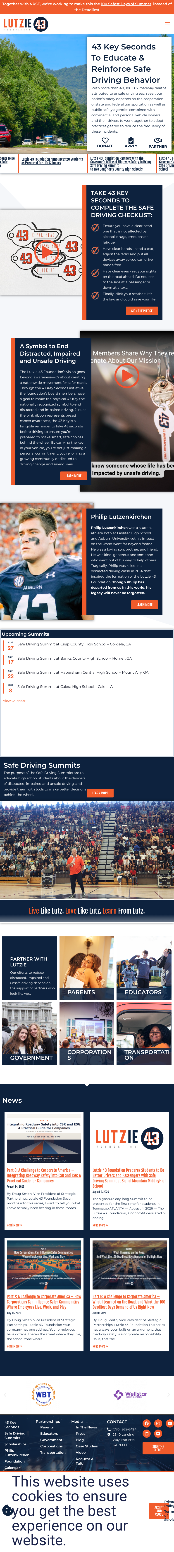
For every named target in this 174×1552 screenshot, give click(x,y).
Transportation (53, 1453)
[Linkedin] (147, 1434)
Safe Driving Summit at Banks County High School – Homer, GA (74, 658)
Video (81, 1453)
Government (51, 1440)
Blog (80, 1440)
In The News (86, 1427)
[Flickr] (158, 1434)
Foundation (15, 1461)
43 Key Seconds (12, 1425)
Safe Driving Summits (15, 1435)
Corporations (51, 1446)
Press (80, 1434)
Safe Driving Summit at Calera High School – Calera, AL (66, 687)
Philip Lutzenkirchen (17, 1453)
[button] (5, 1395)
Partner (158, 146)
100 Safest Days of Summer (126, 4)
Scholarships (15, 1444)
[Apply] (131, 140)
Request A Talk (84, 1461)
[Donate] (105, 140)
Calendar (12, 1468)
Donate (105, 146)
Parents (47, 1427)
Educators (49, 1434)
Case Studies (87, 1446)
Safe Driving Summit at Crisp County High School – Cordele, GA (74, 644)
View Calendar (14, 701)
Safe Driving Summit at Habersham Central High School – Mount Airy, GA (82, 672)
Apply (131, 146)
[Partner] (158, 140)
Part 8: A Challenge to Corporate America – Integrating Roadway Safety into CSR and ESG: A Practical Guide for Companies (44, 1175)
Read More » (14, 1225)
